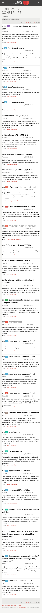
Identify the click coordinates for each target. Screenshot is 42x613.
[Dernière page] (39, 22)
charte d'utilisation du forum (11, 605)
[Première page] (21, 22)
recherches (4, 609)
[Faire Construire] (21, 2)
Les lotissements (12, 129)
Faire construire (11, 42)
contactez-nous (10, 609)
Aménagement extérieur (14, 201)
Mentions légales (22, 607)
